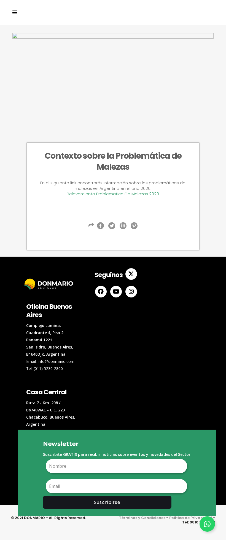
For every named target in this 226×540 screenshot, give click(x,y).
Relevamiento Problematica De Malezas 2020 (113, 194)
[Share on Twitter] (111, 225)
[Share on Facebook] (100, 225)
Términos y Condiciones (142, 517)
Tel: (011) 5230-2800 (44, 368)
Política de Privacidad (190, 517)
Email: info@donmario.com (50, 361)
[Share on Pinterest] (134, 225)
